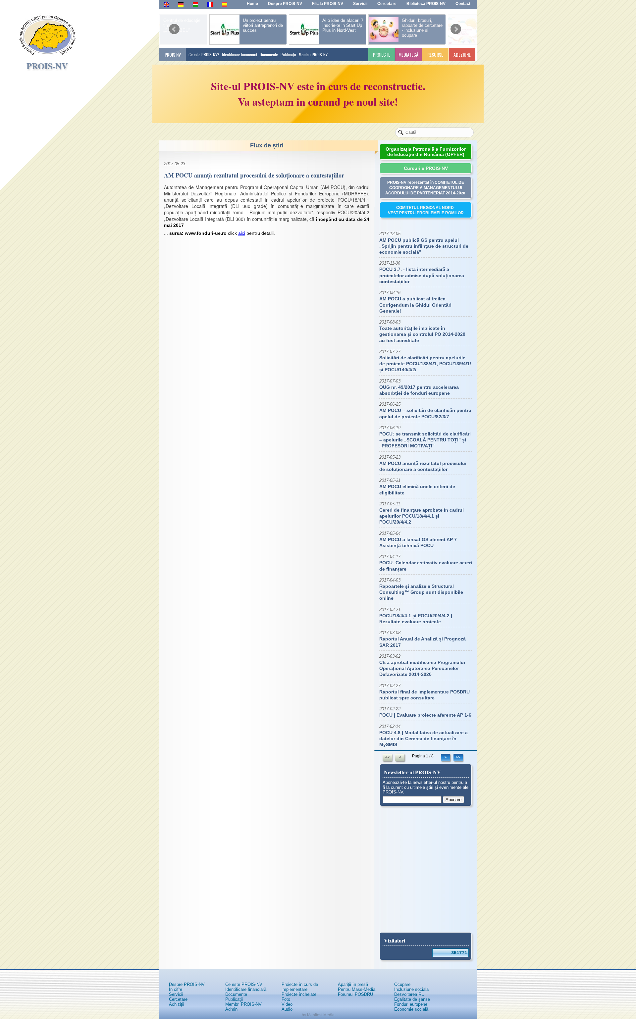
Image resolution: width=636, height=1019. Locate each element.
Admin (231, 1009)
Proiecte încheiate (299, 994)
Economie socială (411, 1009)
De (181, 4)
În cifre (175, 989)
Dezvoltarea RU (409, 994)
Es (224, 4)
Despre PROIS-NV (187, 984)
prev (174, 27)
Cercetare (178, 999)
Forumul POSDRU (355, 994)
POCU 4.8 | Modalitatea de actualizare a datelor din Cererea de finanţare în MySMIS (423, 738)
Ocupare (402, 984)
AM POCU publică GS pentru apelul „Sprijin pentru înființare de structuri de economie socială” (423, 246)
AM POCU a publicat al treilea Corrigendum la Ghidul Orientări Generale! (415, 304)
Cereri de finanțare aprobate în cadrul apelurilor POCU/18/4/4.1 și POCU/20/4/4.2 (421, 516)
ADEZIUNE (462, 54)
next (455, 27)
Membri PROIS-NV (313, 54)
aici (241, 233)
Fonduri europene (410, 1004)
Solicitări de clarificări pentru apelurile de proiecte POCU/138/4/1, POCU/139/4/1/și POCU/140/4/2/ (425, 363)
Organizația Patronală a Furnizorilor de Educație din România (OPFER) (426, 151)
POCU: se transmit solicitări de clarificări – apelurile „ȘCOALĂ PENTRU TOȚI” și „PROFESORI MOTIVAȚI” (425, 439)
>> (458, 757)
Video (287, 1004)
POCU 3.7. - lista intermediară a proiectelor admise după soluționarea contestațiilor (421, 275)
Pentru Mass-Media (356, 989)
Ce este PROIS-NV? (203, 54)
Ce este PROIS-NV (243, 984)
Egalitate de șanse (412, 999)
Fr (209, 4)
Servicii (176, 994)
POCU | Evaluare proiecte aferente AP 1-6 (425, 715)
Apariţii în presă (353, 984)
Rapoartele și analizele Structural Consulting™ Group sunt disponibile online (421, 592)
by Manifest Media (318, 1015)
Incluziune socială (411, 989)
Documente (269, 54)
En (166, 4)
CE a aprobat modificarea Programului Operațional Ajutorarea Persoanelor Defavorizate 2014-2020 (422, 668)
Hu (195, 4)
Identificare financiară (239, 54)
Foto (286, 999)
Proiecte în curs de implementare (300, 987)
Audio (287, 1009)
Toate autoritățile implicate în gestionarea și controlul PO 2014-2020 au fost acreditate (422, 334)
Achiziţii (176, 1004)
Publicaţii (288, 54)
